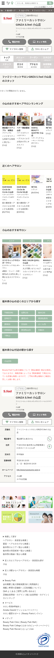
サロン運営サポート (12, 613)
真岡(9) (7, 324)
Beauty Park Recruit (12, 629)
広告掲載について (32, 588)
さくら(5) (42, 324)
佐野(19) (24, 313)
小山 (5, 564)
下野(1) (7, 336)
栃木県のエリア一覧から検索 (15, 547)
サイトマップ (9, 598)
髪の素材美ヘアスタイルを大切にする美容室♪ (8, 206)
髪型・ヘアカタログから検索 (15, 544)
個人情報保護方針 (20, 584)
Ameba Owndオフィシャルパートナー (19, 610)
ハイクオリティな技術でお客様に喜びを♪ (8, 139)
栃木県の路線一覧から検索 (14, 554)
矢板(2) (41, 330)
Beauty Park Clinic (11, 622)
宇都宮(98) (8, 313)
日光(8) (24, 324)
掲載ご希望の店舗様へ (12, 588)
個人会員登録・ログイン (37, 595)
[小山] (4, 145)
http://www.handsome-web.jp (28, 470)
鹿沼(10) (24, 318)
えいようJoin (28, 629)
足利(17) (7, 318)
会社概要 (7, 584)
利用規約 (34, 584)
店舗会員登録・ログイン (13, 595)
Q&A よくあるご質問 (12, 591)
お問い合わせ (29, 591)
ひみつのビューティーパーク (35, 625)
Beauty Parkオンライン (32, 613)
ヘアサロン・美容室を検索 (14, 540)
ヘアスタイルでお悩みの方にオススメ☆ (23, 142)
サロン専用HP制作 (11, 606)
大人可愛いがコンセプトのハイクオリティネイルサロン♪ (32, 271)
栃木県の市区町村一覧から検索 (16, 551)
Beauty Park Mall (28, 622)
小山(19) (7, 361)
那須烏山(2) (26, 330)
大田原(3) (8, 330)
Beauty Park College (12, 625)
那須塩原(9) (43, 318)
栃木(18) (41, 313)
